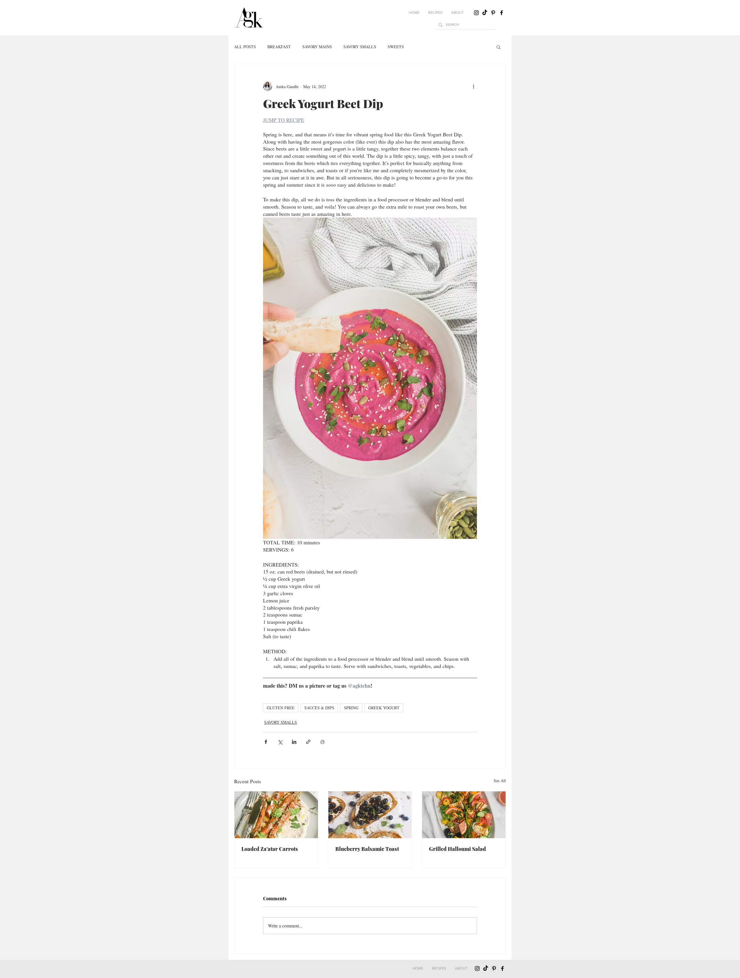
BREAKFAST (279, 46)
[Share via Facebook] (266, 742)
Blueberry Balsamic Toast (367, 848)
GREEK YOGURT (383, 707)
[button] (435, 12)
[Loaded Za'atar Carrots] (276, 814)
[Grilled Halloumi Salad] (464, 814)
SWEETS (396, 46)
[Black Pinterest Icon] (493, 13)
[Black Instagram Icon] (476, 13)
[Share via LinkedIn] (294, 742)
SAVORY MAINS (317, 46)
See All (500, 780)
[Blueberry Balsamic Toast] (370, 814)
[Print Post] (322, 742)
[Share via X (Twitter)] (280, 742)
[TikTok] (485, 13)
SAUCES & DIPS (319, 707)
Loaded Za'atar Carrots (269, 848)
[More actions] (473, 86)
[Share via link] (308, 742)
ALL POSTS (245, 46)
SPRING (351, 707)
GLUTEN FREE (281, 707)
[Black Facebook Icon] (501, 13)
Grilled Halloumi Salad (457, 848)
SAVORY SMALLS (359, 46)
